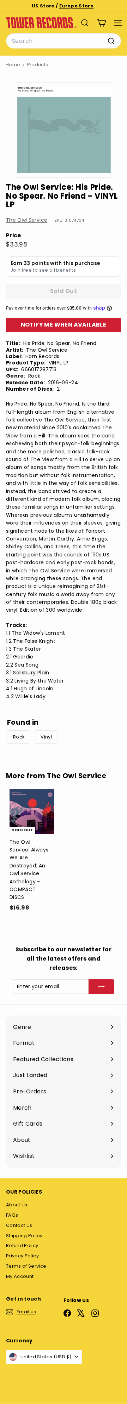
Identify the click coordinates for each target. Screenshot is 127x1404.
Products (37, 65)
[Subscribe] (101, 986)
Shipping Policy (24, 1235)
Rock (18, 737)
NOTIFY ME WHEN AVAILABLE (64, 325)
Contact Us (19, 1225)
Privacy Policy (22, 1255)
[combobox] (63, 41)
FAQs (12, 1215)
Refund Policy (22, 1245)
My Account (20, 1276)
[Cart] (101, 22)
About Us (17, 1204)
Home (13, 65)
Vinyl (46, 737)
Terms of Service (26, 1266)
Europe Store (76, 5)
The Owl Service (26, 219)
